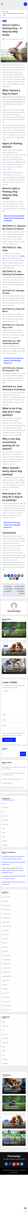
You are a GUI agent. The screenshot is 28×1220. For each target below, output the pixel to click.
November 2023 (6, 918)
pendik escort (5, 862)
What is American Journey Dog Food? (12, 787)
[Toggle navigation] (2, 4)
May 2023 (5, 943)
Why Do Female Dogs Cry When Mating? (12, 668)
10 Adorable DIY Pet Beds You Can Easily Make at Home (12, 1090)
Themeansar (13, 1172)
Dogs (4, 21)
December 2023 (6, 913)
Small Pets (5, 845)
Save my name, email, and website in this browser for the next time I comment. (13, 734)
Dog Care (4, 816)
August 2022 (5, 980)
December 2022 (6, 964)
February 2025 (6, 897)
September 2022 (6, 976)
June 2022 (5, 989)
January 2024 (6, 909)
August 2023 (5, 930)
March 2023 (5, 951)
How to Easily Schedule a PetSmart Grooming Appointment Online (12, 870)
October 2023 (6, 922)
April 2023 (5, 947)
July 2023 (4, 934)
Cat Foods (5, 807)
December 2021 (6, 1005)
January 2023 (6, 959)
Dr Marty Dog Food (7, 783)
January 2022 (6, 1001)
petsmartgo (10, 39)
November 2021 (6, 1009)
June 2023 (5, 938)
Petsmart (4, 841)
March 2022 (5, 993)
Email (4, 720)
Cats (3, 811)
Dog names (5, 824)
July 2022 (4, 984)
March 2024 (5, 901)
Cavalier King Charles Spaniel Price (12, 779)
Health (4, 832)
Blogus (22, 1170)
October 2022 (6, 972)
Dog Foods (5, 820)
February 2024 (6, 905)
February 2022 (6, 997)
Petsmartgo (14, 1156)
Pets (3, 836)
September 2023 (6, 926)
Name (4, 714)
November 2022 (6, 968)
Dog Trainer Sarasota (8, 856)
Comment (5, 691)
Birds (3, 803)
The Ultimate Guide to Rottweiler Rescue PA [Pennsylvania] (11, 632)
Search (5, 748)
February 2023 (6, 955)
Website (4, 725)
